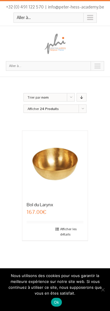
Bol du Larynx (40, 205)
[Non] (103, 290)
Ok (56, 302)
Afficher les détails (68, 232)
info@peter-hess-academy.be (76, 7)
